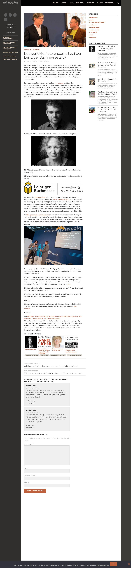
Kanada (91, 20)
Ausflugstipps (94, 30)
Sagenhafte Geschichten (10, 52)
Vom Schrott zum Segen (10, 59)
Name (26, 468)
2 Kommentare (44, 61)
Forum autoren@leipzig (61, 199)
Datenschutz (109, 3)
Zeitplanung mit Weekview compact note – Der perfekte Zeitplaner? (51, 365)
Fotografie (28, 50)
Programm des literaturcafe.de (38, 215)
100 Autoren (59, 83)
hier (69, 284)
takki (35, 61)
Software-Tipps (94, 27)
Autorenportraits (32, 355)
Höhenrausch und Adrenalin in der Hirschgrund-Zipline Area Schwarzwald (53, 372)
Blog (71, 3)
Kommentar (28, 444)
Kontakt (100, 3)
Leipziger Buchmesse (74, 355)
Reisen (91, 35)
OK (113, 564)
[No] (129, 564)
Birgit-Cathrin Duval (10, 2)
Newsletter (80, 3)
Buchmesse (44, 355)
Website (27, 483)
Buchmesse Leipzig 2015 (57, 355)
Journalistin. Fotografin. (10, 3)
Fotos (63, 3)
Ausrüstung (93, 25)
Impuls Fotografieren (9, 56)
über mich (55, 3)
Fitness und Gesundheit (97, 22)
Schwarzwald (93, 17)
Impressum (90, 3)
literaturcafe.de (40, 197)
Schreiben (36, 50)
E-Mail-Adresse (30, 475)
